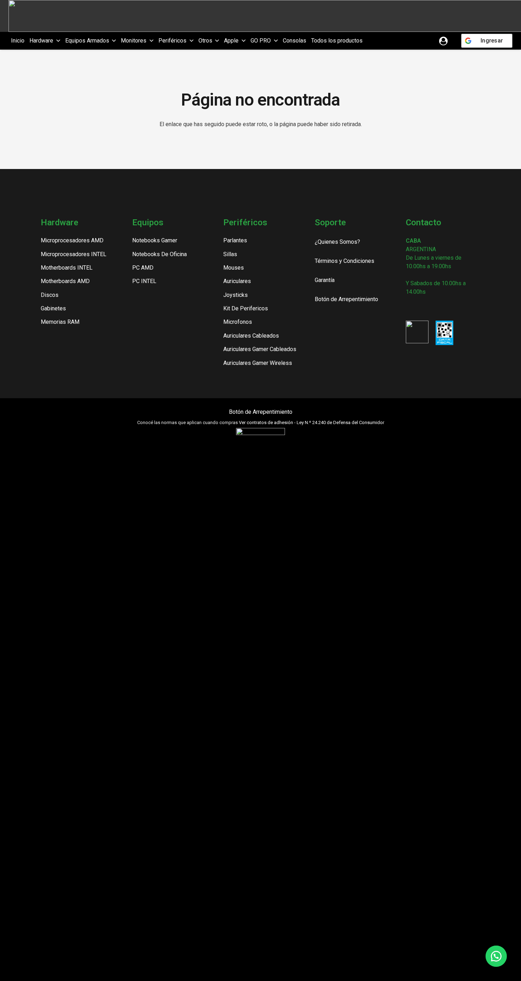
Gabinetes (53, 308)
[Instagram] (408, 308)
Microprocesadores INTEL (73, 254)
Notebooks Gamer (154, 240)
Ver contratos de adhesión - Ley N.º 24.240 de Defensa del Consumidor (311, 422)
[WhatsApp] (445, 308)
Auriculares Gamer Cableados (259, 349)
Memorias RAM (60, 321)
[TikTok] (433, 308)
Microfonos (237, 321)
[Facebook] (421, 308)
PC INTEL (144, 281)
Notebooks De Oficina (159, 254)
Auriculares (237, 281)
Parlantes (235, 240)
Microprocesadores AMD (72, 240)
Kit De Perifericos (245, 308)
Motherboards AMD (65, 281)
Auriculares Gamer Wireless (257, 363)
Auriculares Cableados (251, 335)
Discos (49, 295)
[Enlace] (443, 41)
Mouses (233, 267)
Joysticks (235, 295)
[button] (56, 41)
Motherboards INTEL (67, 267)
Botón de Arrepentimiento (260, 411)
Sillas (230, 254)
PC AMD (142, 267)
